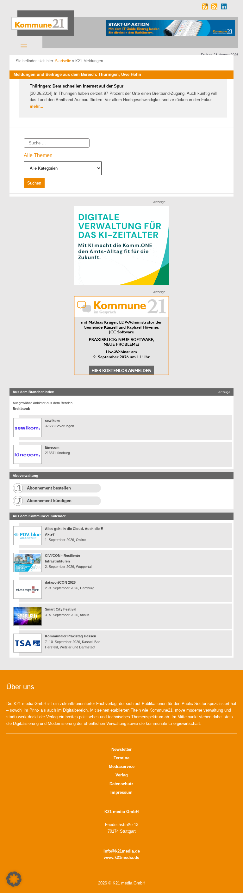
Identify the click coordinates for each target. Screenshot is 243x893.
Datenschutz (121, 783)
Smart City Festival (61, 609)
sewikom (52, 420)
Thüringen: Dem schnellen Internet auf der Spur (76, 86)
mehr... (36, 106)
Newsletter (121, 749)
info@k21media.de (121, 851)
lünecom (52, 447)
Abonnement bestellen (49, 488)
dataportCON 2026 (60, 582)
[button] (14, 879)
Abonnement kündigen (49, 500)
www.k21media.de (121, 857)
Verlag (121, 775)
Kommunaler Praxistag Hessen (70, 636)
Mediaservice (121, 766)
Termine (121, 758)
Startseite (63, 61)
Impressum (121, 792)
